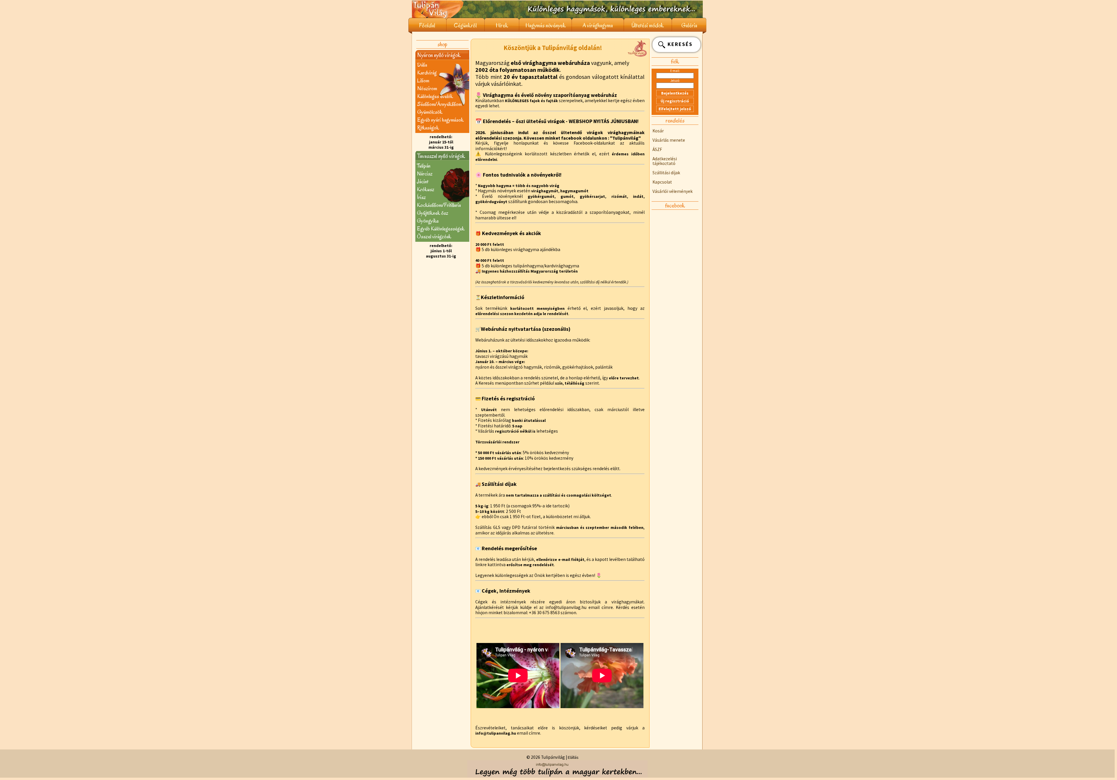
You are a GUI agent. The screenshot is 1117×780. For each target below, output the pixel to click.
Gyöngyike (428, 220)
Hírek (502, 25)
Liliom (423, 80)
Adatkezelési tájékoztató (664, 161)
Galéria (689, 25)
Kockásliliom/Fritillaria (439, 205)
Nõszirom (427, 88)
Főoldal (427, 25)
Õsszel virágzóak (434, 236)
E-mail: (675, 71)
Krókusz (425, 189)
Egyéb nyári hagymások (440, 119)
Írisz (421, 197)
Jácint (422, 181)
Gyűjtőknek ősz (432, 212)
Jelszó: (675, 81)
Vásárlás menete (668, 140)
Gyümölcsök (429, 112)
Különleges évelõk (435, 96)
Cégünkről (465, 25)
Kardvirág (427, 72)
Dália (422, 64)
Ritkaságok (428, 127)
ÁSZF (657, 149)
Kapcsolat (662, 182)
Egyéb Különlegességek (441, 228)
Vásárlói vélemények (672, 191)
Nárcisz (425, 173)
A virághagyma (598, 25)
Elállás (573, 757)
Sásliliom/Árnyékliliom (439, 104)
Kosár (658, 131)
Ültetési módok (648, 25)
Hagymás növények (545, 25)
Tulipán (424, 165)
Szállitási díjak (666, 172)
